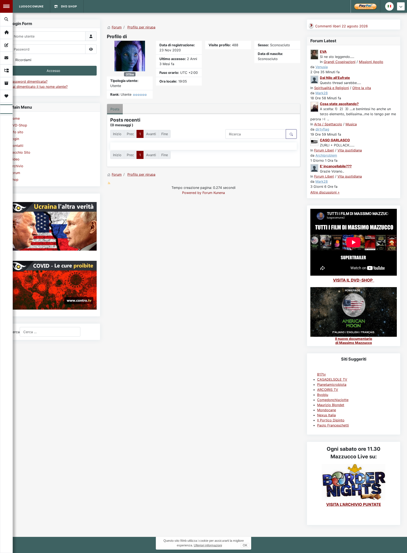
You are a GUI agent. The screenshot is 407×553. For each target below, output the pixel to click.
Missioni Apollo (371, 62)
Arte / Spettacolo (328, 124)
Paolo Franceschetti (333, 425)
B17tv (321, 374)
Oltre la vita (361, 88)
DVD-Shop (18, 125)
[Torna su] (400, 545)
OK (245, 545)
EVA (323, 51)
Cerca (15, 332)
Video (15, 159)
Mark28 (321, 93)
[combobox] (50, 332)
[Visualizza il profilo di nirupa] (129, 55)
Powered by (191, 193)
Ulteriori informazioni (208, 545)
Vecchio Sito (20, 152)
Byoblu (322, 395)
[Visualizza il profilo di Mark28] (314, 79)
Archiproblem (326, 155)
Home (15, 118)
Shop (14, 179)
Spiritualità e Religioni (331, 88)
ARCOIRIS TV (327, 389)
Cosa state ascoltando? (339, 104)
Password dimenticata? (28, 81)
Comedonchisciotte (332, 400)
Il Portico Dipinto (330, 420)
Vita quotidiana (349, 150)
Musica (351, 124)
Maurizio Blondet (330, 405)
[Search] (6, 19)
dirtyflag (322, 129)
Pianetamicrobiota (331, 384)
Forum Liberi (324, 150)
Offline (130, 74)
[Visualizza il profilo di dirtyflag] (314, 106)
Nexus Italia (326, 415)
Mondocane (326, 410)
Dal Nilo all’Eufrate (335, 78)
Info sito (16, 132)
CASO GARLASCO (335, 140)
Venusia (321, 67)
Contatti (16, 145)
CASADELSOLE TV (332, 379)
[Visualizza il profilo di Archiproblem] (314, 141)
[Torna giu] (401, 6)
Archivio (16, 166)
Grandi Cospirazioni (339, 62)
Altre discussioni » (325, 192)
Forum (15, 173)
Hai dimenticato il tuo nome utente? (39, 86)
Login (14, 139)
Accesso (53, 71)
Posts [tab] (114, 109)
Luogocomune (31, 6)
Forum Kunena (213, 193)
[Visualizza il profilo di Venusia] (314, 54)
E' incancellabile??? (336, 166)
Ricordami (23, 60)
